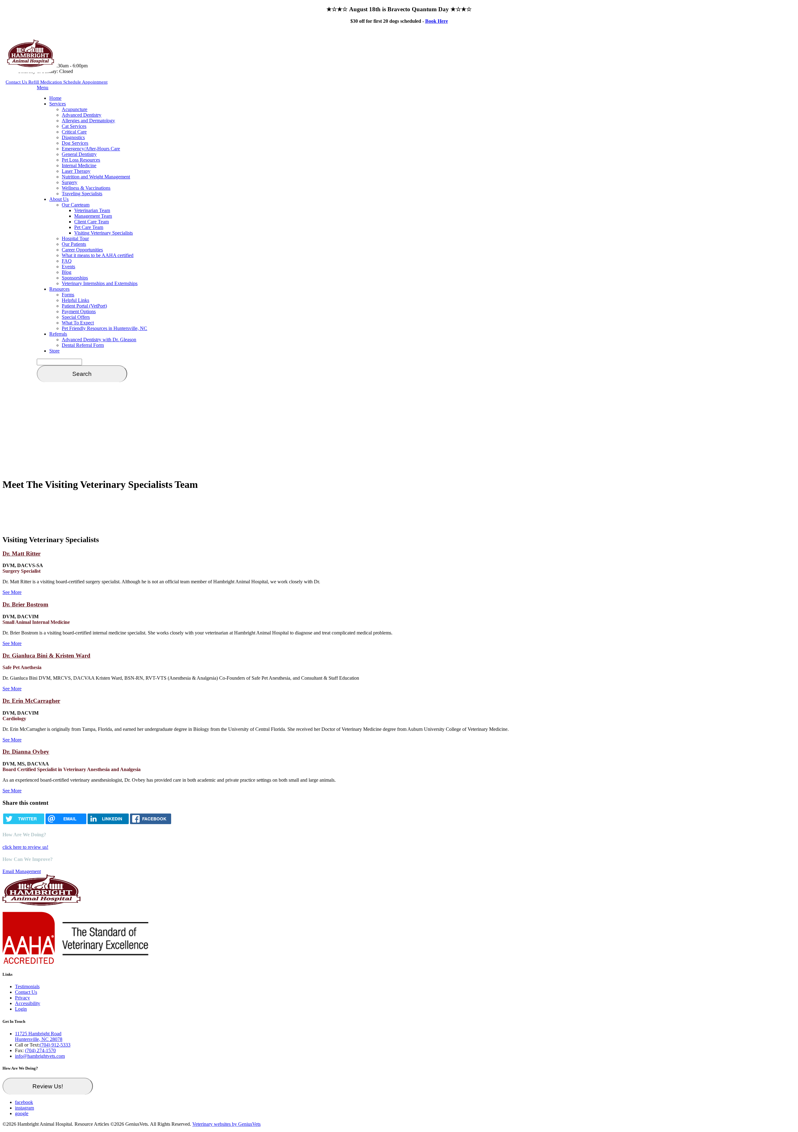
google (21, 1113)
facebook (24, 1102)
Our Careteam (75, 204)
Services (57, 103)
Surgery (69, 182)
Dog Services (75, 143)
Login (21, 1009)
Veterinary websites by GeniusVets (226, 1124)
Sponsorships (75, 277)
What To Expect (78, 322)
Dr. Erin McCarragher (31, 700)
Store (54, 350)
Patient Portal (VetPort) (84, 306)
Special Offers (76, 317)
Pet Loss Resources (81, 160)
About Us (59, 199)
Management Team (93, 216)
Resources (59, 289)
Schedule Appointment (85, 82)
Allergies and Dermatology (88, 120)
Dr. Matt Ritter (21, 553)
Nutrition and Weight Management (96, 176)
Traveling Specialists (82, 193)
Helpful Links (75, 300)
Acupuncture (74, 109)
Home (55, 98)
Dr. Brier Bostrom (25, 604)
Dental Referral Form (83, 345)
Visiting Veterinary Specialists (103, 233)
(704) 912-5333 (55, 1044)
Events (68, 266)
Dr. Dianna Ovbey (25, 751)
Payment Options (79, 311)
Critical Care (74, 131)
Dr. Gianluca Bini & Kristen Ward (46, 655)
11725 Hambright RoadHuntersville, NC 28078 (38, 1036)
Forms (68, 294)
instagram (24, 1107)
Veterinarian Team (92, 210)
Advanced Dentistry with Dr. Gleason (99, 339)
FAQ (67, 261)
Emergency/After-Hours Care (91, 148)
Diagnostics (73, 137)
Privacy (22, 997)
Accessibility (27, 1003)
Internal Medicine (79, 165)
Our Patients (74, 244)
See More (12, 592)
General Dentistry (79, 154)
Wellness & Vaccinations (86, 188)
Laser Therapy (76, 171)
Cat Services (74, 126)
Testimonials (27, 986)
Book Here (436, 21)
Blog (66, 272)
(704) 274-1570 (40, 1050)
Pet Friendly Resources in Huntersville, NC (104, 328)
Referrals (58, 334)
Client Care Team (91, 221)
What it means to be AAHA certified (97, 255)
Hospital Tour (75, 238)
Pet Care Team (88, 227)
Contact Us (17, 82)
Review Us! (47, 1086)
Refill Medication (45, 82)
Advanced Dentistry (81, 115)
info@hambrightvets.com (40, 1056)
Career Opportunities (82, 249)
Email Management (21, 871)
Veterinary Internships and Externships (99, 283)
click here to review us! (25, 847)
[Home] (30, 65)
